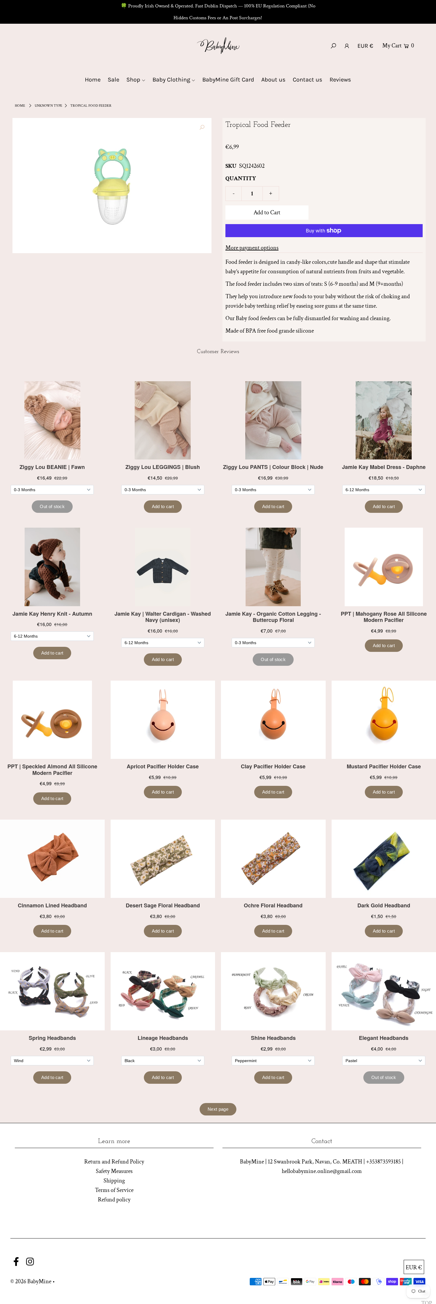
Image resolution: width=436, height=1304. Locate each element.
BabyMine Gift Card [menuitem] (228, 79)
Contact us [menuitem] (307, 79)
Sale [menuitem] (113, 79)
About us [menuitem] (273, 79)
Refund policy (114, 1200)
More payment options (252, 248)
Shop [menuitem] (133, 79)
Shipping (114, 1181)
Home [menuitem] (93, 79)
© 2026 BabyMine (30, 1281)
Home (20, 105)
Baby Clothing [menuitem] (171, 79)
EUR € (365, 45)
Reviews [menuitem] (340, 79)
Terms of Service (114, 1190)
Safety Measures (114, 1171)
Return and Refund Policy (114, 1162)
